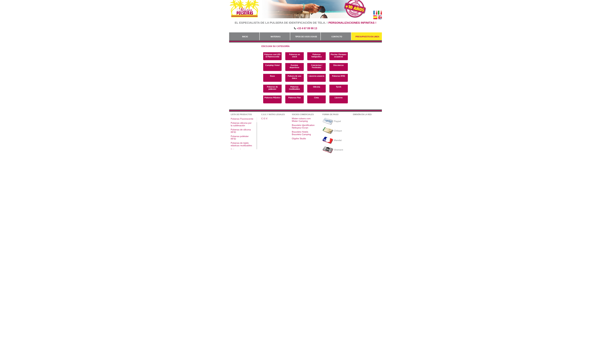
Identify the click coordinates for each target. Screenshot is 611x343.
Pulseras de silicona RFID (241, 130)
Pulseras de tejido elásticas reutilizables (241, 144)
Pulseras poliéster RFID (240, 137)
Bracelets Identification (303, 125)
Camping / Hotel (272, 65)
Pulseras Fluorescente (242, 119)
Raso (272, 76)
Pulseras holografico (316, 55)
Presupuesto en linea (367, 37)
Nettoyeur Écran (300, 127)
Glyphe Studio (299, 138)
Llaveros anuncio (316, 76)
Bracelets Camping (301, 134)
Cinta (316, 98)
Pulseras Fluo (294, 98)
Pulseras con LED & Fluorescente (272, 55)
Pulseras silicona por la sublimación (241, 124)
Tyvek (338, 87)
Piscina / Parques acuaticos (338, 55)
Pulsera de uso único (294, 77)
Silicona (316, 87)
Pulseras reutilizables (294, 88)
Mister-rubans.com (301, 118)
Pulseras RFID (338, 76)
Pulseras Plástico (272, 98)
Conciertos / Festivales (316, 66)
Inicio (245, 37)
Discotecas (338, 65)
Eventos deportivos (294, 66)
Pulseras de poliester (272, 88)
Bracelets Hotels (300, 132)
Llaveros (339, 98)
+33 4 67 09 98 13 (307, 28)
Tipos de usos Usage (306, 37)
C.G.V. (264, 118)
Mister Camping (300, 121)
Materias (276, 37)
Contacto (336, 37)
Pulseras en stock (294, 55)
